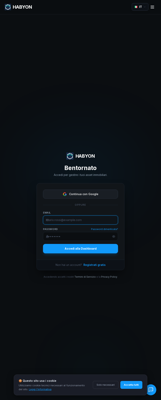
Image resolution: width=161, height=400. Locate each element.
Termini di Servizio (85, 276)
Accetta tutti (131, 384)
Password (50, 229)
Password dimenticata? (104, 229)
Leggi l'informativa (40, 389)
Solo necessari (106, 384)
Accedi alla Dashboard (81, 248)
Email (47, 212)
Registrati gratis (94, 264)
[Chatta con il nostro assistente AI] (150, 389)
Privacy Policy (109, 276)
